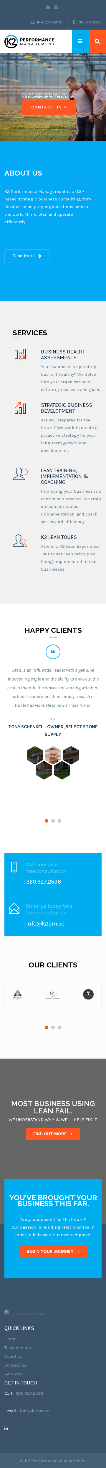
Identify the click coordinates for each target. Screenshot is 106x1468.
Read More (23, 255)
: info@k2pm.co (48, 22)
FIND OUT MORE (50, 1134)
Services (13, 1374)
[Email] (56, 7)
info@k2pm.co (34, 1410)
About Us (13, 1356)
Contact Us (15, 1365)
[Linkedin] (49, 7)
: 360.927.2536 (89, 22)
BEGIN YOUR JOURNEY (50, 1251)
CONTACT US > (49, 107)
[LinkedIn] (8, 1428)
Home (10, 1338)
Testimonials (17, 1347)
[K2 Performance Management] (29, 41)
